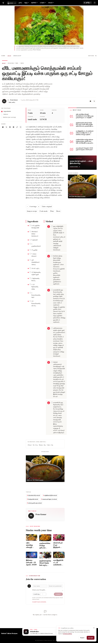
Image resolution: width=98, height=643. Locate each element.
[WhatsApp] (2, 127)
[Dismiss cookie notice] (93, 627)
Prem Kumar (14, 100)
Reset (58, 211)
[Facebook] (9, 127)
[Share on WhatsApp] (90, 101)
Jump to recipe (32, 211)
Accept (90, 637)
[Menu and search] (3, 3)
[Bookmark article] (20, 127)
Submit (58, 594)
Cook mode (44, 211)
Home (3, 55)
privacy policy (67, 633)
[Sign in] (94, 2)
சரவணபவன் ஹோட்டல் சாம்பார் (49, 499)
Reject (82, 637)
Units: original (47, 206)
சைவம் (9, 55)
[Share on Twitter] (94, 101)
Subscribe (74, 166)
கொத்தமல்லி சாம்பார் (32, 499)
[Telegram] (13, 127)
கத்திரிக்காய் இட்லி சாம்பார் (50, 495)
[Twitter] (6, 127)
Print (52, 211)
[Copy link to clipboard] (17, 127)
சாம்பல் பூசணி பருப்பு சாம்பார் (34, 503)
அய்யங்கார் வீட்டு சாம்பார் (33, 495)
